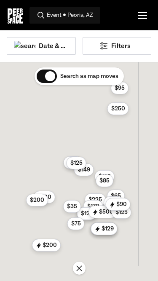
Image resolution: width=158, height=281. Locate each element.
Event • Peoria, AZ (70, 15)
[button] (95, 199)
